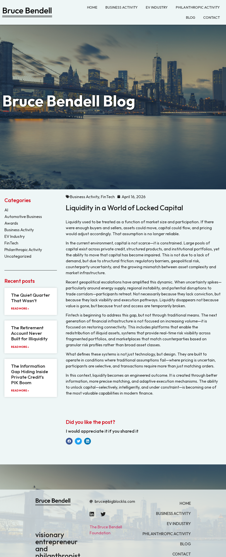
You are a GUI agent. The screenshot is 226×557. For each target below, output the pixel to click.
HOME (92, 7)
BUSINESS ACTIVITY (121, 7)
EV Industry (14, 236)
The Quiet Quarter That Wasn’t (30, 297)
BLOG (190, 17)
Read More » (20, 308)
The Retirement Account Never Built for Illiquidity (29, 333)
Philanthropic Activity (23, 249)
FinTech (11, 243)
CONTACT (211, 17)
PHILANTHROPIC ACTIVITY (198, 7)
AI (6, 209)
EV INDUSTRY (157, 7)
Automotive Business (23, 216)
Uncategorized (17, 256)
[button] (69, 441)
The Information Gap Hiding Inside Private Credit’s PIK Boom (29, 374)
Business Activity (19, 229)
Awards (11, 223)
